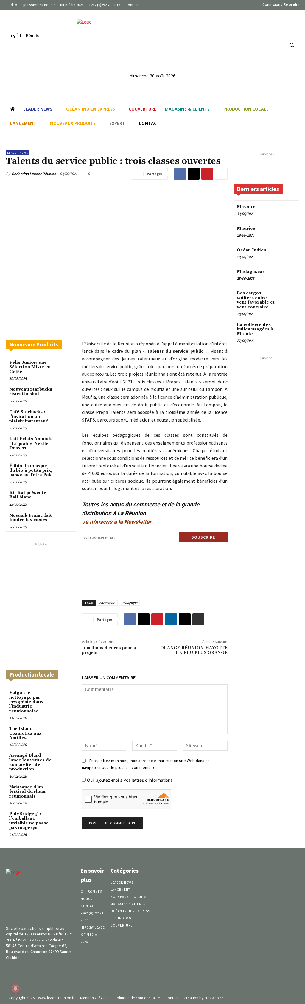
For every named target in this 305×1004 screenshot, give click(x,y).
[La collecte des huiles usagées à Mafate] (288, 329)
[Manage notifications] (15, 988)
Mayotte (246, 207)
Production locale (32, 674)
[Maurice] (288, 232)
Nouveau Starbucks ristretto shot (30, 392)
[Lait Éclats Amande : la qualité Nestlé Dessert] (64, 444)
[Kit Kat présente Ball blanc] (64, 497)
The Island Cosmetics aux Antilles (25, 733)
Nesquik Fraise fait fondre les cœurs (30, 518)
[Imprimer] (198, 619)
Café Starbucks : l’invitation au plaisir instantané (28, 416)
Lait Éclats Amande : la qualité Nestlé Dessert (31, 443)
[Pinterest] (207, 174)
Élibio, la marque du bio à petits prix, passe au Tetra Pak (30, 470)
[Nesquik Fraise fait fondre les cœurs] (64, 520)
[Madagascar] (288, 276)
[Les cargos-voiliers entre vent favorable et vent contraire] (288, 297)
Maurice (246, 228)
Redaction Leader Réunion (34, 173)
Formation (107, 602)
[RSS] (279, 45)
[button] (291, 45)
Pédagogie (129, 602)
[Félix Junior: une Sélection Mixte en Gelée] (64, 367)
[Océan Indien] (288, 254)
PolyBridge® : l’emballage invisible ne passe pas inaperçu (29, 820)
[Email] (185, 619)
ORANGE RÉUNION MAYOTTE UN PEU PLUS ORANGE (194, 650)
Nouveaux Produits (34, 344)
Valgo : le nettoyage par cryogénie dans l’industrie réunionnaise (26, 702)
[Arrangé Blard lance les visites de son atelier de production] (64, 760)
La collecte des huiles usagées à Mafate (255, 329)
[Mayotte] (288, 211)
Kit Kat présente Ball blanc (27, 495)
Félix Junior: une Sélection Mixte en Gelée (30, 367)
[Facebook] (257, 45)
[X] (194, 174)
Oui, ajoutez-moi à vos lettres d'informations (129, 780)
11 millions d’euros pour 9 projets (109, 650)
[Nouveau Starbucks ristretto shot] (64, 394)
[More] (221, 174)
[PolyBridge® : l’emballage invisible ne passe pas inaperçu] (64, 819)
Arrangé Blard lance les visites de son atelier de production (30, 762)
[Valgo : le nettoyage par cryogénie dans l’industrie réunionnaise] (64, 697)
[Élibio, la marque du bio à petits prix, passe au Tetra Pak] (64, 471)
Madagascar (250, 271)
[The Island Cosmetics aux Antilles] (64, 733)
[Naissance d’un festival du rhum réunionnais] (64, 792)
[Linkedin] (268, 45)
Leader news (17, 153)
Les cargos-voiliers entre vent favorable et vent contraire (256, 300)
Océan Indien (251, 250)
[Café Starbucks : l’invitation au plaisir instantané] (64, 417)
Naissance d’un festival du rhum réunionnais (27, 791)
